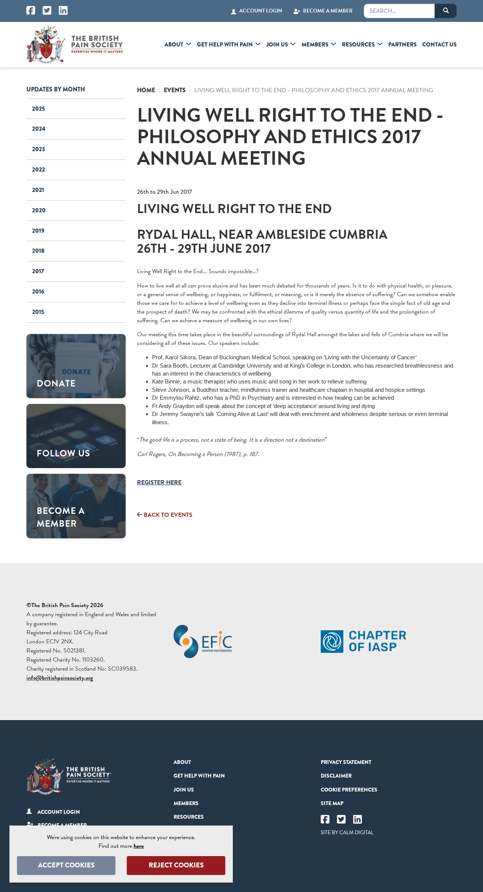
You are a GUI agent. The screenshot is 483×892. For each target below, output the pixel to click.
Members (314, 44)
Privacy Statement (346, 762)
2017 (38, 271)
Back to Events (167, 514)
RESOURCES (358, 44)
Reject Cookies (176, 865)
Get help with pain (225, 44)
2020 (39, 210)
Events (175, 90)
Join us (277, 44)
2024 (39, 128)
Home (146, 90)
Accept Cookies (66, 865)
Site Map (332, 803)
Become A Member (327, 11)
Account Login (260, 11)
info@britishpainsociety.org (59, 677)
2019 (38, 230)
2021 (38, 190)
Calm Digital (356, 832)
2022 (38, 169)
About (174, 44)
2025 (38, 108)
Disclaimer (336, 775)
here (139, 845)
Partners (402, 44)
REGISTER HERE (159, 482)
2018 (38, 250)
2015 (38, 312)
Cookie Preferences (349, 789)
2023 (38, 149)
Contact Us (439, 44)
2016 (38, 291)
